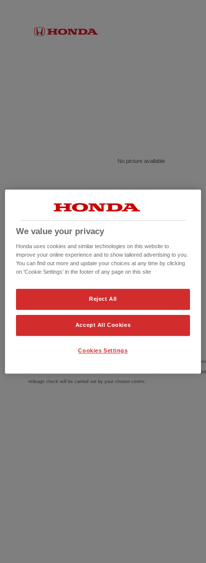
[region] (102, 282)
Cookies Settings (103, 350)
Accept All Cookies (103, 325)
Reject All (103, 299)
